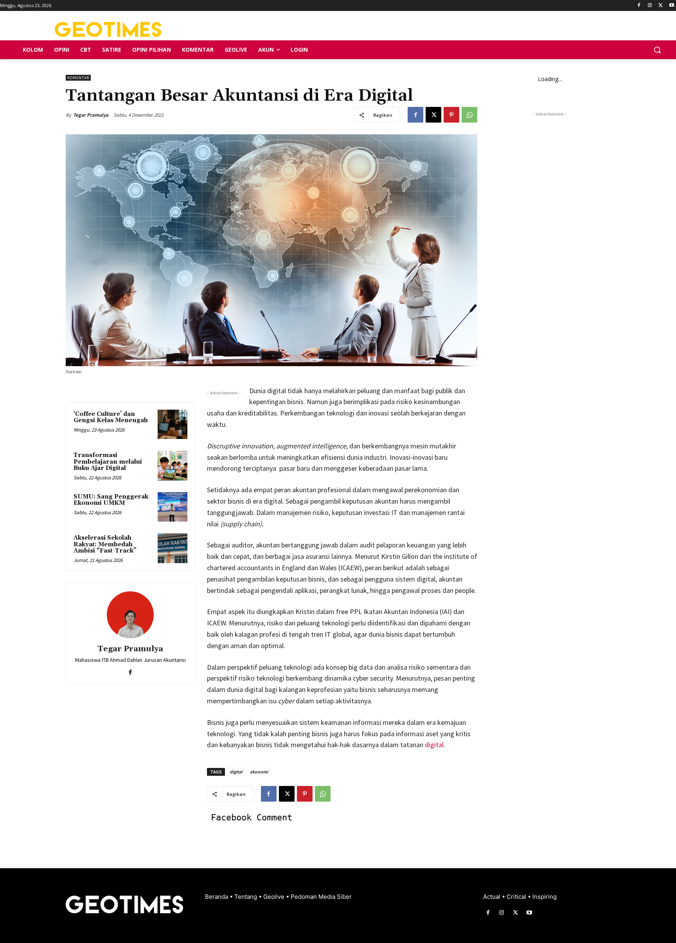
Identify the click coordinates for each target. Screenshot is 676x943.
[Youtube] (671, 5)
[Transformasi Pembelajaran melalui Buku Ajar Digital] (172, 466)
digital (434, 744)
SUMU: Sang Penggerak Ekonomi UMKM (111, 500)
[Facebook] (639, 5)
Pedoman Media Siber (321, 896)
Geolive (274, 896)
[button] (657, 49)
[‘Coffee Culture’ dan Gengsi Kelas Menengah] (172, 424)
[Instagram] (649, 5)
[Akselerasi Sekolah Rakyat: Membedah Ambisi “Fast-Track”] (172, 548)
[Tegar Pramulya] (130, 614)
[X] (660, 5)
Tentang (246, 896)
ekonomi (259, 772)
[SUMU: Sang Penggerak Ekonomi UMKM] (172, 507)
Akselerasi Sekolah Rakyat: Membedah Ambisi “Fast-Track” (105, 544)
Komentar (78, 77)
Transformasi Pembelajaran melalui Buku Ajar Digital (108, 462)
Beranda (217, 896)
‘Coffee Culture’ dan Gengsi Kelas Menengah (111, 417)
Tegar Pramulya (90, 115)
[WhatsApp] (469, 115)
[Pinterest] (451, 115)
